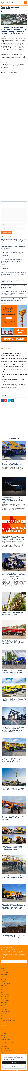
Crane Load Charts (6, 972)
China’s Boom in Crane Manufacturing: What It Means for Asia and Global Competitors (13, 254)
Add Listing (4, 993)
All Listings (4, 1013)
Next (20, 941)
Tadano (15, 72)
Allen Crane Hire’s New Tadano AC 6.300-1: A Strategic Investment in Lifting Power (13, 240)
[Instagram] (12, 400)
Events (3, 1035)
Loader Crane (4, 1044)
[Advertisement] (14, 137)
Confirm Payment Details (8, 1020)
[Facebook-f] (2, 400)
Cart (2, 987)
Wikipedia (4, 974)
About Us (3, 985)
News (2, 968)
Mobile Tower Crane (6, 1050)
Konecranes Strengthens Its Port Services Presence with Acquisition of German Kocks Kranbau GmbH (13, 293)
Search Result (5, 991)
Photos (3, 981)
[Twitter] (9, 400)
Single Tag (4, 998)
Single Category (5, 994)
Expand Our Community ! (8, 976)
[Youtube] (5, 400)
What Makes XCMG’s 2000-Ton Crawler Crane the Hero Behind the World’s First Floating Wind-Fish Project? (13, 386)
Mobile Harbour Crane (7, 1048)
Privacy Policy (11, 1059)
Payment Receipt (6, 1009)
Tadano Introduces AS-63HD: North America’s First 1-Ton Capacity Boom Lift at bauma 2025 (13, 246)
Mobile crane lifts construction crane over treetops (13, 613)
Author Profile (5, 1000)
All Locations (4, 1005)
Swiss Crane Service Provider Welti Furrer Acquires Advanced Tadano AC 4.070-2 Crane (13, 300)
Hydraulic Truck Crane (7, 1041)
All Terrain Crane (5, 983)
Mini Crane (4, 1046)
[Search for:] (14, 961)
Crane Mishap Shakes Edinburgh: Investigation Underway (14, 936)
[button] (22, 2)
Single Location (5, 996)
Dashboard (4, 1002)
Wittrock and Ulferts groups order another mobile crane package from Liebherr (12, 847)
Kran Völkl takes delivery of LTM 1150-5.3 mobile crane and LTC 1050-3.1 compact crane (13, 274)
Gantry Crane (4, 1037)
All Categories (4, 1004)
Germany (10, 72)
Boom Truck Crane (6, 1031)
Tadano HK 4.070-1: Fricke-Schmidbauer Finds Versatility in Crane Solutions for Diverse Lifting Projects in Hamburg (13, 906)
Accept (14, 1062)
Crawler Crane (4, 1033)
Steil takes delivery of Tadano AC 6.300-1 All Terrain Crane (14, 699)
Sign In (3, 1015)
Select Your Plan (5, 1017)
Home (2, 966)
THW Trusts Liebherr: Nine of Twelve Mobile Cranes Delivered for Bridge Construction (12, 261)
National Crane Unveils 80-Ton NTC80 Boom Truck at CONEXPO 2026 (12, 354)
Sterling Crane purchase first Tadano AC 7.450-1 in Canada (12, 876)
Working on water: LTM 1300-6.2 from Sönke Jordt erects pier (13, 788)
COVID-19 (4, 72)
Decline (14, 1066)
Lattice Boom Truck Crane (8, 1043)
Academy (3, 1028)
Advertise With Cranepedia (8, 978)
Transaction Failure (6, 1011)
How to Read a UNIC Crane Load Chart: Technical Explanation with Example (13, 365)
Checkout (3, 1007)
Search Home (4, 989)
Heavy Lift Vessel (5, 1039)
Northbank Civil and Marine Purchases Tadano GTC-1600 (12, 671)
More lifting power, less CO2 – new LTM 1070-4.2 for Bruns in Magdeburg (13, 818)
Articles (3, 970)
